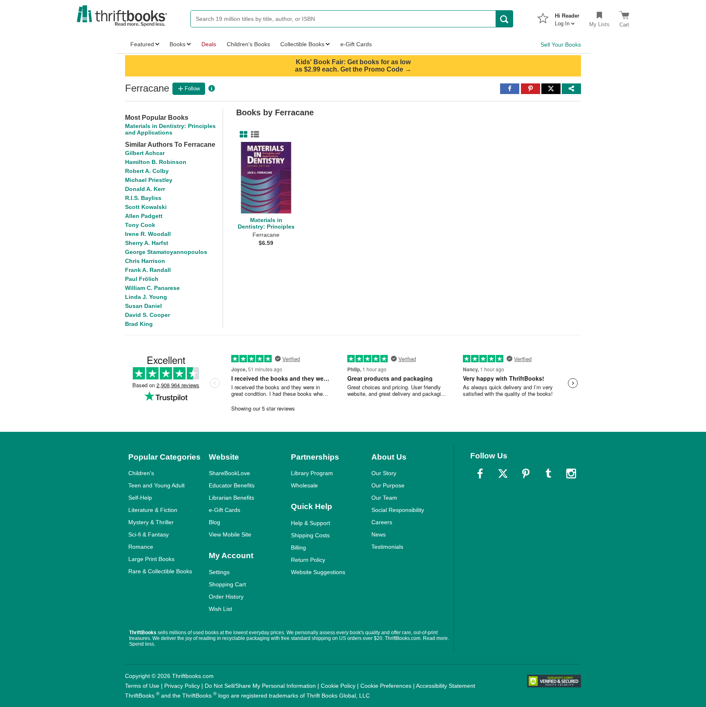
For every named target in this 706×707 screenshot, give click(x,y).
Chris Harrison (145, 261)
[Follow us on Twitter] (503, 473)
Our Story (383, 473)
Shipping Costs (310, 535)
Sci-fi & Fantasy (148, 534)
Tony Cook (140, 225)
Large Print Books (151, 559)
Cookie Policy (338, 685)
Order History (226, 596)
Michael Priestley (148, 180)
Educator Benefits (232, 485)
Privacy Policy (182, 685)
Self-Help (140, 497)
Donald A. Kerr (145, 189)
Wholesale (304, 485)
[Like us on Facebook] (480, 473)
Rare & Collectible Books (160, 571)
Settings (219, 572)
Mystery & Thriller (151, 522)
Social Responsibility (397, 510)
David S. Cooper (147, 315)
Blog (214, 522)
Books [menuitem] (177, 44)
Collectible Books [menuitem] (302, 44)
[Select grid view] (242, 134)
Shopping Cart (227, 584)
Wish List (220, 609)
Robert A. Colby (147, 171)
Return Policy (308, 560)
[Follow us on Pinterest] (526, 473)
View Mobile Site (230, 534)
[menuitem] (567, 17)
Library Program (312, 473)
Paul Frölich (142, 279)
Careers (381, 522)
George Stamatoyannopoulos (166, 252)
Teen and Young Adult (156, 485)
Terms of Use (142, 685)
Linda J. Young (146, 297)
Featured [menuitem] (142, 44)
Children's (141, 473)
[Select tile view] (253, 134)
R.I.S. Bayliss (143, 198)
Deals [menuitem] (208, 44)
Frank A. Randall (148, 270)
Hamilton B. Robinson (155, 162)
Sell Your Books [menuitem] (561, 44)
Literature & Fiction (152, 510)
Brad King (139, 324)
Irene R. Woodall (148, 234)
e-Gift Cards (224, 510)
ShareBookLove (229, 473)
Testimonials (387, 546)
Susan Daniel (143, 306)
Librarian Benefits (231, 497)
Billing (298, 547)
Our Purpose (387, 485)
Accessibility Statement (445, 685)
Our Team (384, 497)
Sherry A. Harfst (146, 243)
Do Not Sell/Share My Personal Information (260, 685)
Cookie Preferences (385, 685)
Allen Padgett (144, 216)
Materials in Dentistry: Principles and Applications (170, 129)
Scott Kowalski (146, 207)
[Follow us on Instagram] (571, 473)
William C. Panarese (152, 288)
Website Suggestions (318, 572)
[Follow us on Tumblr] (548, 473)
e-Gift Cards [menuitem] (356, 44)
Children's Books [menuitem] (248, 44)
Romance (140, 546)
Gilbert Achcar (145, 153)
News (378, 534)
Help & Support (310, 523)
